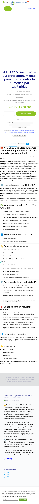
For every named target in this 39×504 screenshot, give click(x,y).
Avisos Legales (8, 458)
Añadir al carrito (26, 114)
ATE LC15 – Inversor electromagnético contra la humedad (20, 131)
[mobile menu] (36, 2)
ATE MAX (6, 476)
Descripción (13, 144)
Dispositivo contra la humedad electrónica (22, 123)
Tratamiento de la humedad (19, 127)
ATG (5, 478)
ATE (21, 119)
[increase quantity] (12, 114)
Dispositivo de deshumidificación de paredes (19, 125)
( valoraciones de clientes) (23, 91)
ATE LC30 (7, 474)
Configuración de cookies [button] (10, 500)
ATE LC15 (7, 473)
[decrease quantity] (5, 114)
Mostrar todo (31, 8)
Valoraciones (23, 144)
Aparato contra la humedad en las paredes (21, 131)
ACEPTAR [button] (23, 500)
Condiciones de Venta (10, 460)
